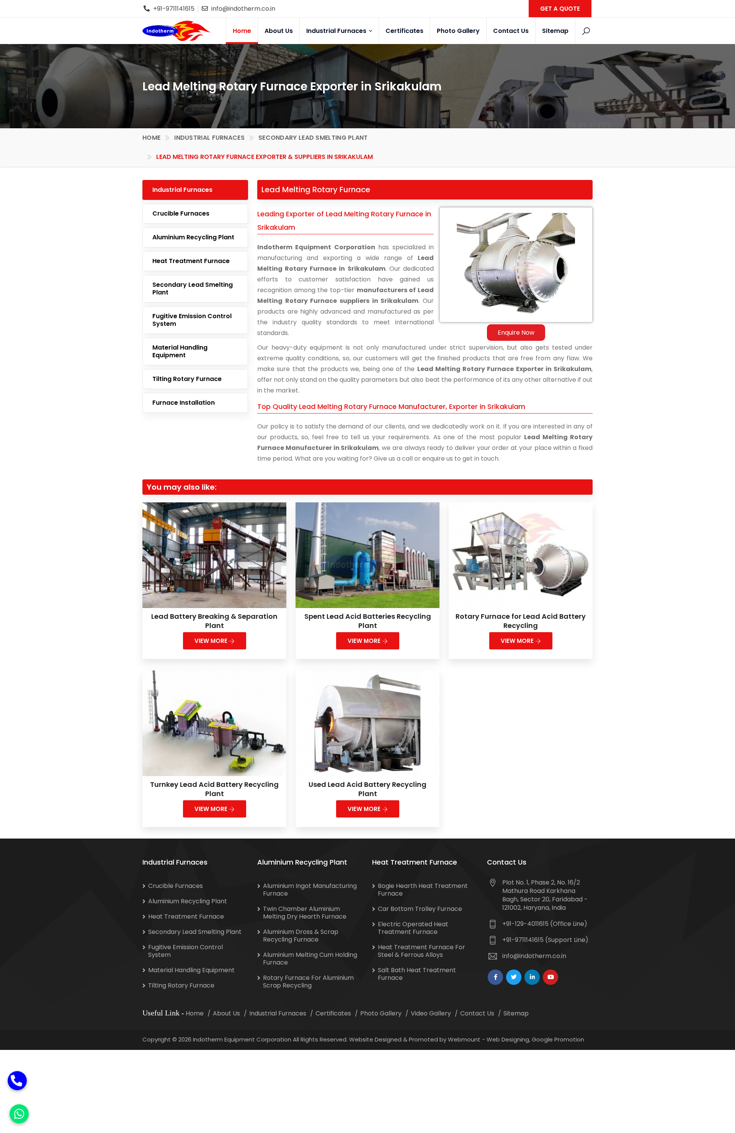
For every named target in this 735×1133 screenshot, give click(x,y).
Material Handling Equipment (179, 351)
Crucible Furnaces (180, 213)
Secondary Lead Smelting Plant (313, 137)
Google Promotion (558, 1039)
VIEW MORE (211, 641)
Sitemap (555, 30)
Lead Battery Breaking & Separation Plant (214, 620)
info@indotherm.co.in (243, 8)
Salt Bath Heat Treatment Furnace (417, 974)
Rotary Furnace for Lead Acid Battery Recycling (521, 620)
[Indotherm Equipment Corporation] (176, 31)
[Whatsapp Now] (19, 1113)
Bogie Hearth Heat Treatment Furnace (423, 889)
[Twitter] (513, 977)
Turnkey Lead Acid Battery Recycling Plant (214, 789)
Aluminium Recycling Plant (193, 237)
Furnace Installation (183, 402)
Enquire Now (516, 332)
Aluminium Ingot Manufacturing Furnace (310, 889)
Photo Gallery (458, 30)
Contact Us (511, 30)
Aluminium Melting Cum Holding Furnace (310, 958)
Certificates (404, 30)
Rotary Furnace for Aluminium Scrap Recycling (308, 981)
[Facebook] (495, 977)
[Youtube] (550, 977)
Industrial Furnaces (337, 30)
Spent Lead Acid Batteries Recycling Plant (367, 620)
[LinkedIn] (532, 977)
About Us (279, 30)
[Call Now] (17, 1083)
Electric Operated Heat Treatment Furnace (413, 928)
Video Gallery (431, 1013)
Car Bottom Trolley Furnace (420, 908)
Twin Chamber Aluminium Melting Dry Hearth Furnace (304, 912)
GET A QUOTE (560, 9)
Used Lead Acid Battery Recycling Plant (367, 789)
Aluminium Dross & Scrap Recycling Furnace (300, 935)
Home (242, 30)
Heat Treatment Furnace (191, 261)
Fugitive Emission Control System (192, 320)
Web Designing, (508, 1039)
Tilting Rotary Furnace (187, 378)
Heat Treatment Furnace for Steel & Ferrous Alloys (421, 951)
